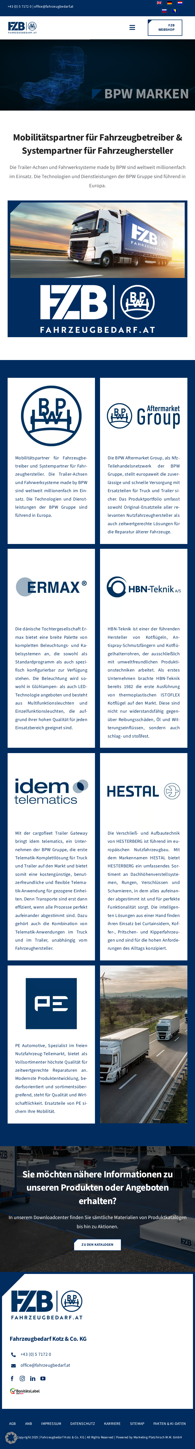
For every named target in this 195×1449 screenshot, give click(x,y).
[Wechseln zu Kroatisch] (178, 4)
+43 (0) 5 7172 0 (19, 6)
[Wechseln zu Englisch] (157, 4)
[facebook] (12, 1378)
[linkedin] (32, 1378)
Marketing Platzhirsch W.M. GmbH (158, 1437)
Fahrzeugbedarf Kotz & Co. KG (62, 1437)
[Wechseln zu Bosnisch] (173, 12)
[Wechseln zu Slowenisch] (162, 12)
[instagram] (22, 1378)
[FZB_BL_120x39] (25, 1388)
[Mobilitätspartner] (97, 204)
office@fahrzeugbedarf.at (53, 6)
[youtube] (42, 1378)
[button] (11, 1438)
